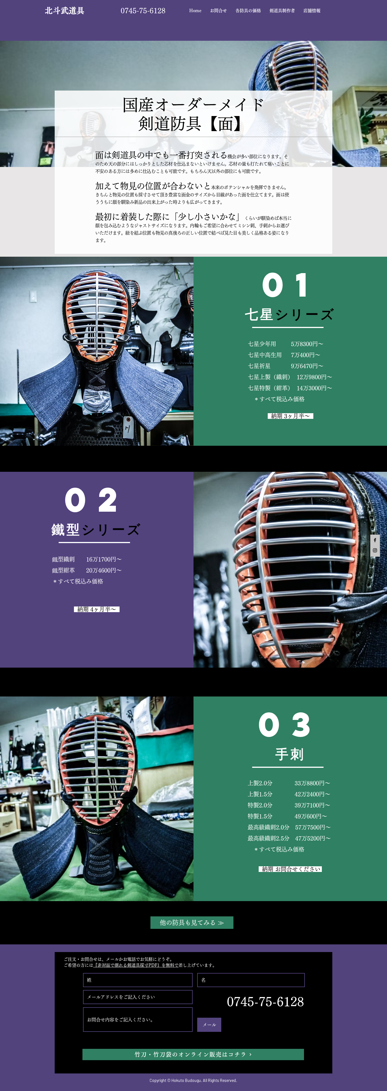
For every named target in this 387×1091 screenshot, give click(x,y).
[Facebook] (375, 540)
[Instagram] (375, 550)
